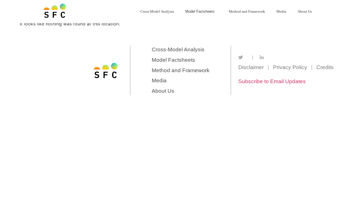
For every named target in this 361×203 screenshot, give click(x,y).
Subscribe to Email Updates (272, 81)
